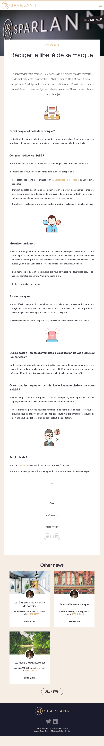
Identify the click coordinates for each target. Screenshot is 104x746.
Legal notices (39, 731)
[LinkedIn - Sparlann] (55, 721)
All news (52, 691)
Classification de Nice (66, 179)
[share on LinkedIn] (56, 536)
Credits (67, 731)
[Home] (52, 5)
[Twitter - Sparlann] (49, 721)
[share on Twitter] (47, 536)
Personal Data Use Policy (54, 731)
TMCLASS (23, 465)
